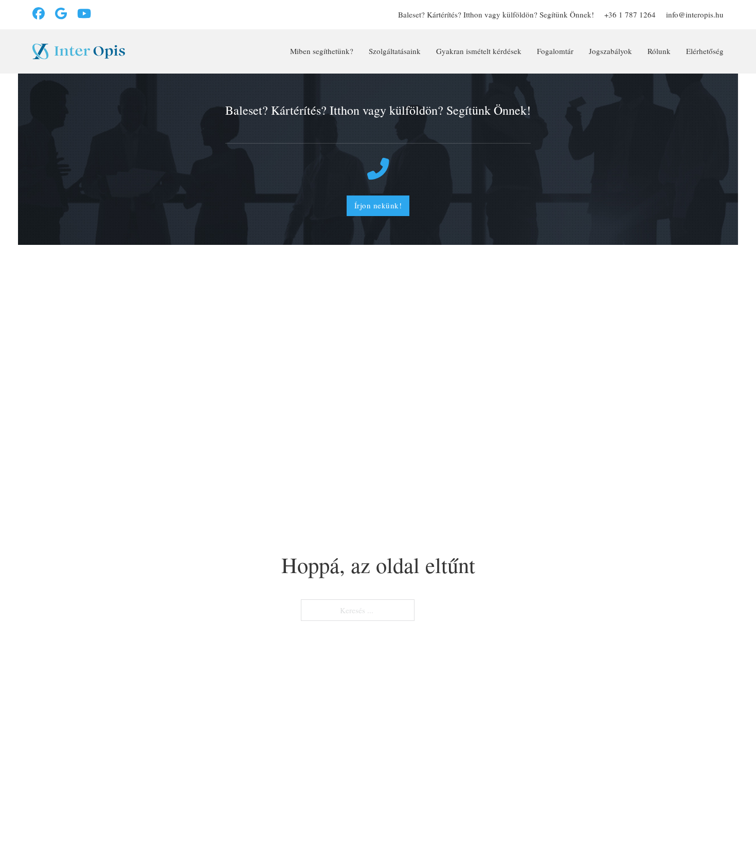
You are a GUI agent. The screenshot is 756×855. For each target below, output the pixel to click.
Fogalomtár (555, 51)
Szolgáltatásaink (395, 51)
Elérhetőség (705, 51)
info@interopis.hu (695, 14)
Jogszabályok (610, 51)
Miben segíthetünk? (321, 51)
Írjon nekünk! (378, 205)
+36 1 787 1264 (630, 14)
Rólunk (659, 51)
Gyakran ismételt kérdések (478, 51)
